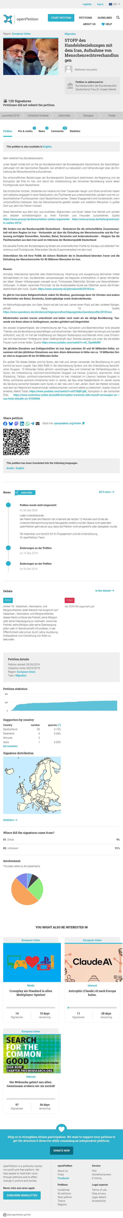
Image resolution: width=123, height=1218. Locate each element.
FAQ (94, 1170)
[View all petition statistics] (32, 813)
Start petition (61, 17)
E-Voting (97, 1178)
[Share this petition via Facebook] (5, 423)
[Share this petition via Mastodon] (16, 423)
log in (100, 4)
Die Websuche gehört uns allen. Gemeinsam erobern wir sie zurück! (31, 1084)
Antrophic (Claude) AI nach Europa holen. (92, 993)
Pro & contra (25, 130)
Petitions (86, 17)
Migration (70, 33)
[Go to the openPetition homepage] (21, 19)
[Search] (118, 17)
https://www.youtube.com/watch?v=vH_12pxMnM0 (71, 342)
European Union (21, 33)
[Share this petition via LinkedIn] (22, 423)
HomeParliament (101, 1174)
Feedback (63, 1178)
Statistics (75, 131)
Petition (7, 131)
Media (30, 985)
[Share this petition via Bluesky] (11, 423)
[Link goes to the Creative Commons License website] (5, 1214)
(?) (59, 725)
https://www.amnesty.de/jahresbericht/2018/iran (66, 288)
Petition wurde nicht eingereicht (38, 505)
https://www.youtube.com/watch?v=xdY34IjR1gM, (58, 391)
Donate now (61, 1150)
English (47, 146)
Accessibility (99, 1200)
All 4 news (105, 491)
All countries (10, 746)
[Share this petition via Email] (37, 423)
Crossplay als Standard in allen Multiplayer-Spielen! (30, 993)
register (87, 4)
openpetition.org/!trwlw (68, 423)
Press (61, 1174)
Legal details (99, 1197)
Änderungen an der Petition (36, 548)
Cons (69, 600)
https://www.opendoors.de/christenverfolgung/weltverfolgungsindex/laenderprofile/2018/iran (57, 312)
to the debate (103, 590)
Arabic (10, 468)
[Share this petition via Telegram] (32, 423)
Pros (8, 600)
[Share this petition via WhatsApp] (28, 423)
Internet (92, 985)
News (42, 130)
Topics (61, 1200)
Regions (62, 1204)
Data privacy (99, 1193)
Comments (57, 130)
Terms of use (99, 1189)
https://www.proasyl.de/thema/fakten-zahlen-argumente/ (36, 219)
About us (89, 24)
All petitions (64, 1193)
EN (114, 4)
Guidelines (105, 17)
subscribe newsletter (22, 1195)
